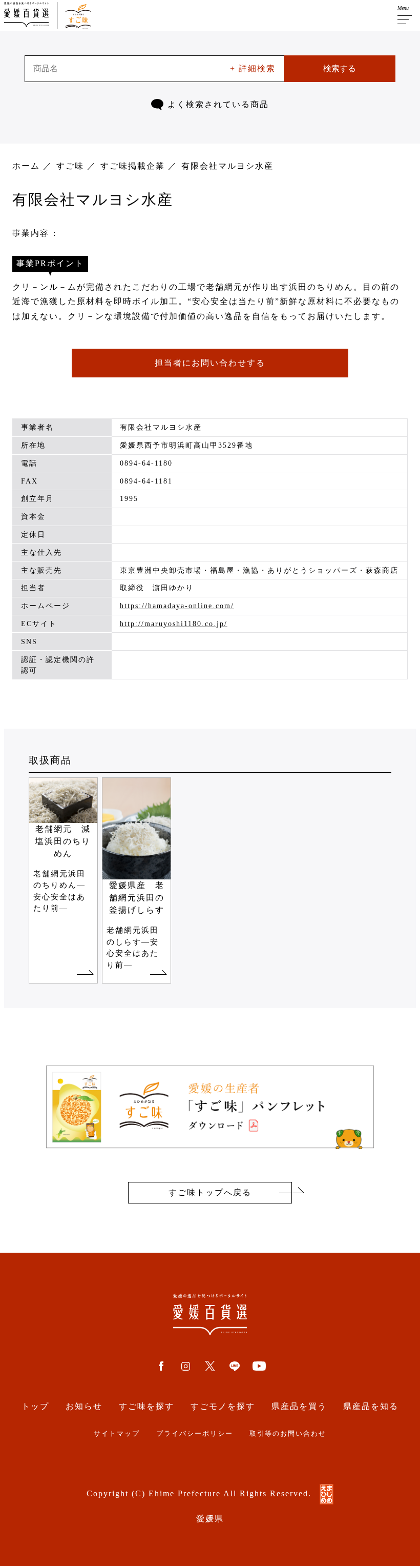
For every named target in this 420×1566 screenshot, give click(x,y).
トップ (35, 1406)
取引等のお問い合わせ (287, 1433)
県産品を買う (299, 1406)
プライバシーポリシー (194, 1433)
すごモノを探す (223, 1406)
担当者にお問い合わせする (210, 362)
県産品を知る (370, 1406)
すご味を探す (146, 1406)
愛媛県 (210, 1518)
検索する (339, 68)
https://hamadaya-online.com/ (177, 606)
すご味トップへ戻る (210, 1192)
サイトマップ (117, 1433)
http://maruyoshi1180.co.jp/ (173, 624)
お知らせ (84, 1406)
